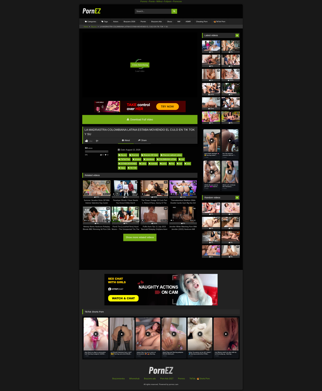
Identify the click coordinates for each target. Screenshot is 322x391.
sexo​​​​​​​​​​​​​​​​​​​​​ (188, 164)
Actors (115, 22)
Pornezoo (177, 1)
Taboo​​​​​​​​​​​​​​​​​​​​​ (123, 168)
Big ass (94, 27)
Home (86, 27)
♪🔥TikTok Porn (219, 22)
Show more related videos (140, 237)
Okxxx (169, 22)
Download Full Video (141, 119)
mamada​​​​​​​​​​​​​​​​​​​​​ (154, 164)
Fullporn (167, 1)
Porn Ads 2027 (166, 379)
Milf (178, 22)
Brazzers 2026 (129, 22)
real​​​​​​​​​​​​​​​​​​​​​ (180, 164)
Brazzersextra (118, 379)
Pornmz (143, 1)
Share (144, 140)
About (127, 140)
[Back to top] (314, 383)
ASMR (188, 22)
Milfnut (159, 1)
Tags (106, 22)
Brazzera (135, 155)
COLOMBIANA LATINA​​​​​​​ (167, 159)
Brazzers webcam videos (172, 155)
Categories (91, 22)
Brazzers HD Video (151, 155)
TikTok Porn (125, 159)
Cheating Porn (202, 22)
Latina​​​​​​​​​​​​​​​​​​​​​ (144, 164)
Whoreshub (134, 379)
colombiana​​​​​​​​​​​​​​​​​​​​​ (150, 159)
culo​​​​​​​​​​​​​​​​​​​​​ (182, 159)
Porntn (152, 1)
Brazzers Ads (156, 22)
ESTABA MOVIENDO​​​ (128, 164)
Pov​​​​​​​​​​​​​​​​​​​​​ (172, 164)
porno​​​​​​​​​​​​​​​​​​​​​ (164, 164)
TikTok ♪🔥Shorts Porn (199, 379)
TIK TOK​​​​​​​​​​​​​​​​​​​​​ (133, 168)
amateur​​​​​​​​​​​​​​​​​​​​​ (138, 159)
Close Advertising (140, 65)
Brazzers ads (150, 379)
